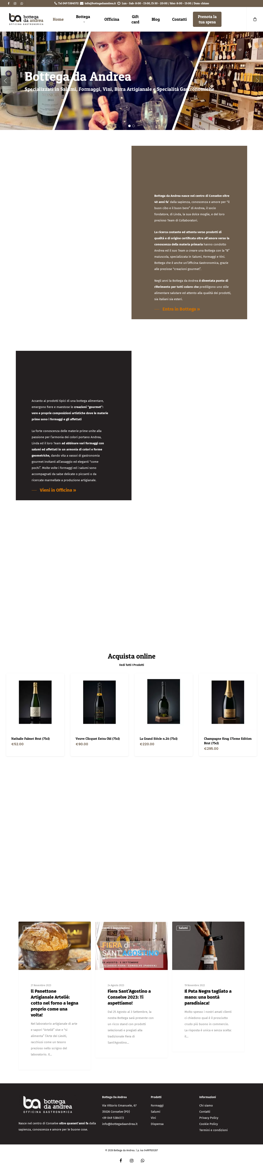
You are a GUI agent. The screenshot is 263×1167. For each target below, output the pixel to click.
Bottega (83, 16)
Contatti (179, 19)
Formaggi (157, 1105)
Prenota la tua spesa (207, 19)
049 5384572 (71, 3)
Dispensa (157, 1124)
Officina (111, 19)
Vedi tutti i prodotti (131, 665)
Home (58, 19)
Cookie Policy (208, 1124)
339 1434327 (152, 843)
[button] (5, 80)
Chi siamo (206, 1105)
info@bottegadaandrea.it (100, 3)
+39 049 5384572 (113, 1118)
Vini (153, 1118)
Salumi (155, 1111)
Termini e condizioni (213, 1130)
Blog (156, 19)
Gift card (135, 19)
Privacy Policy (208, 1118)
